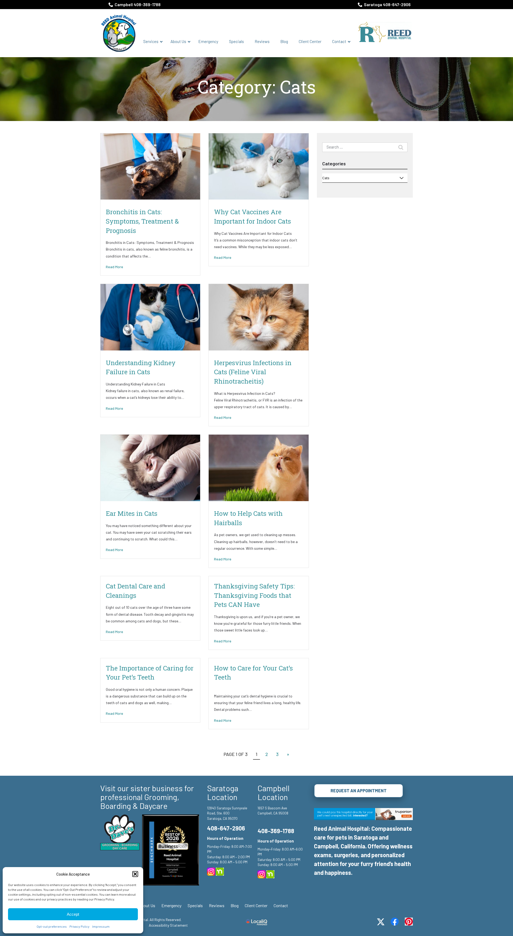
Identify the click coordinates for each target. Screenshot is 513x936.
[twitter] (380, 922)
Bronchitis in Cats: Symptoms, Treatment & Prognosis (142, 221)
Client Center (256, 905)
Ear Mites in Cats (131, 513)
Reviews (216, 905)
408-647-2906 (226, 828)
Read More (114, 266)
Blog (235, 905)
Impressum (101, 926)
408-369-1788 (276, 830)
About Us (147, 905)
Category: (256, 87)
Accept (73, 914)
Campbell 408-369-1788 (138, 4)
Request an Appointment (359, 790)
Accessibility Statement (168, 925)
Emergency (171, 905)
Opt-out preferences (52, 926)
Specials (195, 905)
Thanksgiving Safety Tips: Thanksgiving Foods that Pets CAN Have (254, 595)
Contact (281, 905)
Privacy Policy (79, 926)
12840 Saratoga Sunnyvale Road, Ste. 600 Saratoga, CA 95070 (227, 813)
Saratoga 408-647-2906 (387, 4)
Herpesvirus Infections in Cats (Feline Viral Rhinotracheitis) (253, 371)
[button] (135, 874)
